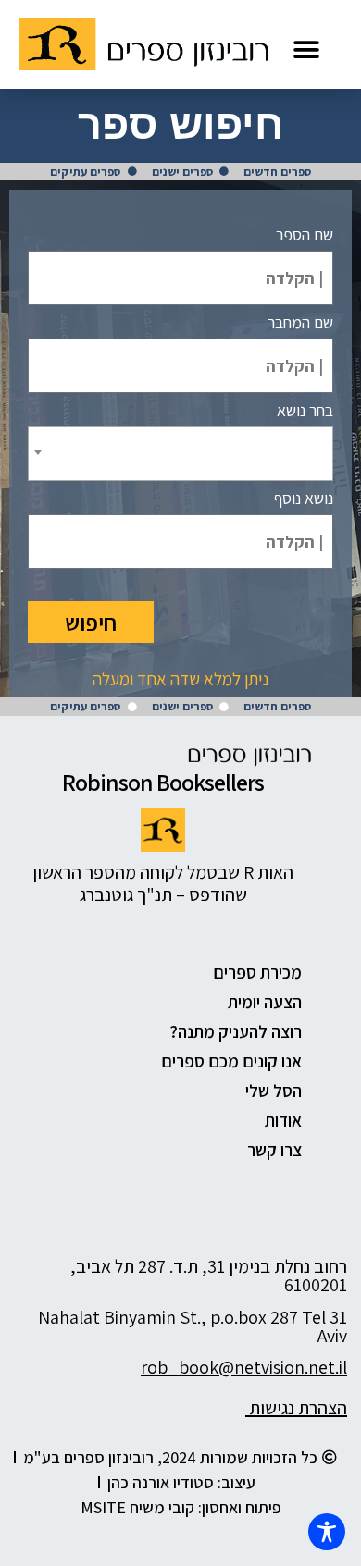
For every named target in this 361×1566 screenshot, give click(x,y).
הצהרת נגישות (296, 1408)
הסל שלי (273, 1090)
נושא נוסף (303, 498)
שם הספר (304, 235)
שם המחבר (300, 322)
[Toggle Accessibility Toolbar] (326, 1531)
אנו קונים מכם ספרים (231, 1061)
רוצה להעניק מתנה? (235, 1031)
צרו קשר (274, 1150)
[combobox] (180, 453)
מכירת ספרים (257, 972)
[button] (306, 49)
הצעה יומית (265, 1002)
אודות (283, 1120)
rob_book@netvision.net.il (244, 1367)
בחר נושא (305, 410)
